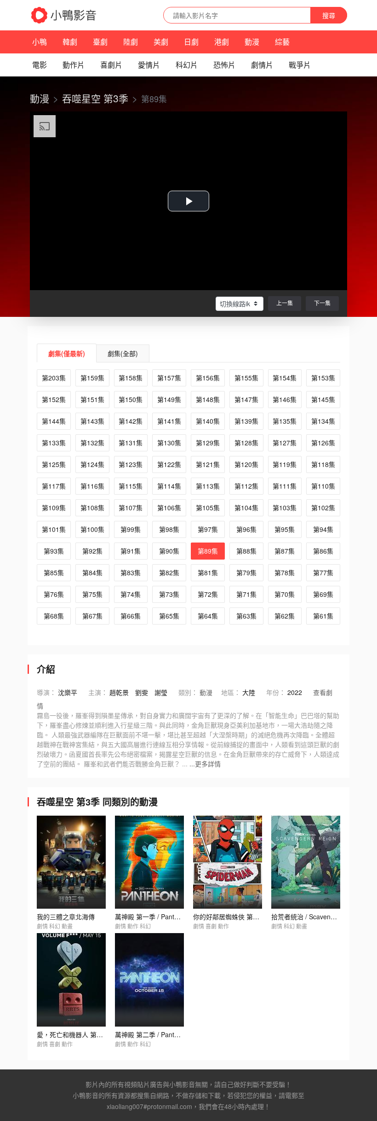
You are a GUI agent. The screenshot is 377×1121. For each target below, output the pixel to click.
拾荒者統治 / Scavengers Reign (316, 916)
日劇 (191, 41)
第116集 (92, 485)
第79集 (246, 572)
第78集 (284, 572)
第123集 (131, 464)
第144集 (54, 421)
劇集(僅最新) (66, 353)
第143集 (92, 421)
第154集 (285, 377)
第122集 (169, 464)
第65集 (169, 615)
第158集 (131, 377)
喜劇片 (111, 64)
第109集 (54, 507)
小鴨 (39, 41)
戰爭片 (300, 64)
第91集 (130, 550)
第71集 (246, 594)
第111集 (285, 485)
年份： (276, 692)
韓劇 (70, 41)
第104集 (246, 507)
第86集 (323, 550)
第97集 (208, 529)
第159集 (92, 377)
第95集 (284, 529)
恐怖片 (224, 64)
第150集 (131, 399)
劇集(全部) (123, 353)
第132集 (92, 442)
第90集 (169, 550)
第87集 (284, 550)
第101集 (54, 529)
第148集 (208, 399)
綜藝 (282, 41)
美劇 (161, 41)
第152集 (54, 399)
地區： (230, 692)
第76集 (54, 594)
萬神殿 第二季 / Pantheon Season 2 (166, 1034)
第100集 (92, 529)
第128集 (246, 442)
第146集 (285, 399)
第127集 (285, 442)
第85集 (54, 572)
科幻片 (187, 64)
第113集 (208, 485)
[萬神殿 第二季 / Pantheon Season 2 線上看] (149, 980)
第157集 (169, 377)
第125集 (54, 464)
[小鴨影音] (64, 15)
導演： (46, 692)
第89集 (208, 550)
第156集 (208, 377)
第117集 (54, 485)
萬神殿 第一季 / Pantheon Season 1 (166, 916)
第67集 (92, 615)
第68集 (54, 615)
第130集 (169, 442)
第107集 (131, 507)
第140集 (208, 421)
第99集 (130, 529)
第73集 (169, 594)
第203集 (54, 377)
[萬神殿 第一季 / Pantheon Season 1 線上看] (149, 862)
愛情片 (149, 64)
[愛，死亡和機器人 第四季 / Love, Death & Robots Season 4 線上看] (71, 980)
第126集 (323, 442)
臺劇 (100, 41)
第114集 (169, 485)
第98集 (169, 529)
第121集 (208, 464)
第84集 (92, 572)
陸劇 (130, 41)
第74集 (130, 594)
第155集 (246, 377)
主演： (98, 692)
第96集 (246, 529)
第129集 (208, 442)
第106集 (169, 507)
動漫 (252, 41)
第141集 (169, 421)
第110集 (323, 485)
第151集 (92, 399)
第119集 (285, 464)
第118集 (323, 464)
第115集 (131, 485)
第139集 (246, 421)
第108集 (92, 507)
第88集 (246, 550)
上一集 (284, 303)
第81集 (208, 572)
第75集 (92, 594)
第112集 (246, 485)
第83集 (130, 572)
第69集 (323, 594)
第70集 (284, 594)
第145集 (323, 399)
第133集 (54, 442)
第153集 (323, 377)
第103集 (285, 507)
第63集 (246, 615)
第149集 (169, 399)
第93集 (54, 550)
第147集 (246, 399)
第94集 (323, 529)
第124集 (92, 464)
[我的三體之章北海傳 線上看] (71, 862)
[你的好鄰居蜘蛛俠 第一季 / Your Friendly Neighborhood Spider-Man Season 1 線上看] (227, 862)
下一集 (322, 303)
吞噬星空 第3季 (95, 98)
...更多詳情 (205, 763)
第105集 (208, 507)
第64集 (208, 615)
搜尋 (328, 15)
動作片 (74, 64)
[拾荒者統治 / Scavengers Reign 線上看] (305, 862)
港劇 (221, 41)
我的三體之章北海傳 (66, 916)
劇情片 (262, 64)
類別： (188, 692)
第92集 (92, 550)
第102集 (323, 507)
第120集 (246, 464)
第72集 (208, 594)
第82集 (169, 572)
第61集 (323, 615)
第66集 (130, 615)
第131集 (131, 442)
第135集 (285, 421)
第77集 (323, 572)
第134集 (323, 421)
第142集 (131, 421)
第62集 (284, 615)
